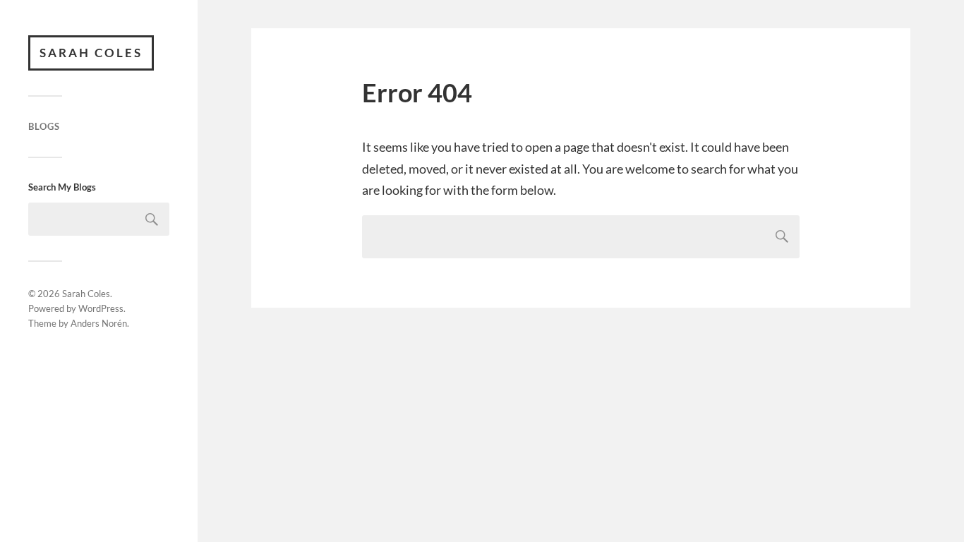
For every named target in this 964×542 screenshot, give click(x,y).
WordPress (100, 308)
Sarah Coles (91, 52)
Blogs (44, 126)
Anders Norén (99, 323)
